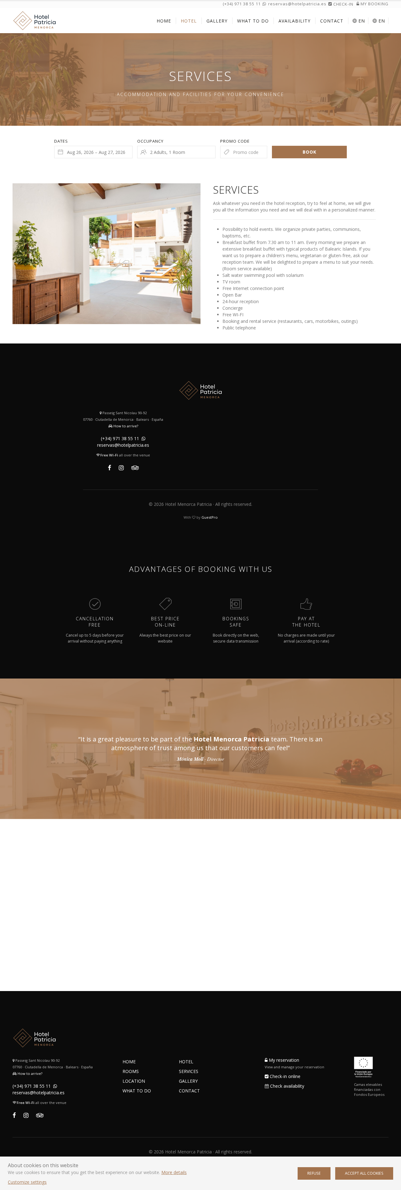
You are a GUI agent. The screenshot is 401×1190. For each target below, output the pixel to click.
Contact (189, 1091)
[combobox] (93, 152)
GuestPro (209, 517)
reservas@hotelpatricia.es (297, 4)
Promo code (235, 141)
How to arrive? (125, 426)
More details (174, 1172)
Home (129, 1062)
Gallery (188, 1081)
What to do (136, 1091)
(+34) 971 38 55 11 (242, 4)
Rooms (130, 1071)
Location (133, 1081)
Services (188, 1071)
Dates (61, 141)
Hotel (186, 1062)
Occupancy (150, 141)
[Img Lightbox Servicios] (106, 253)
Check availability (287, 1086)
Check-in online (284, 1076)
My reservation (283, 1060)
